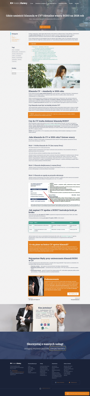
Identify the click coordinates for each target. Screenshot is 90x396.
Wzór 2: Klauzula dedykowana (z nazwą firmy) (45, 53)
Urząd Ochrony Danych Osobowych (52, 124)
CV (12, 36)
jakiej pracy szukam (15, 51)
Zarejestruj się (73, 382)
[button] (54, 43)
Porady (70, 3)
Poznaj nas (45, 321)
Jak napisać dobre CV (68, 371)
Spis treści (33, 43)
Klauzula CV (66, 370)
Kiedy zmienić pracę (19, 53)
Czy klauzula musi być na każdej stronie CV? (44, 48)
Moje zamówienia (60, 382)
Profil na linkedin (67, 374)
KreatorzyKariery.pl (65, 285)
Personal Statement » (75, 299)
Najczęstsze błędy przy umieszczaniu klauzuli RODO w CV (44, 59)
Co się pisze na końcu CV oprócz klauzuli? (41, 58)
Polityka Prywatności (32, 372)
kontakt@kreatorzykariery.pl (18, 372)
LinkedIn (13, 55)
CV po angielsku (67, 372)
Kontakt (77, 3)
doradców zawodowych (41, 312)
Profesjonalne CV (52, 3)
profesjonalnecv (14, 59)
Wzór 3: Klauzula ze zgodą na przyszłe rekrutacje (45, 55)
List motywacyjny (18, 55)
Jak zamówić (54, 366)
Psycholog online (63, 3)
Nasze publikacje (31, 368)
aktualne (65, 375)
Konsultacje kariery (44, 367)
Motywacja (13, 57)
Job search (13, 53)
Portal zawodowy (15, 39)
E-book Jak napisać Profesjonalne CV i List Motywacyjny (44, 370)
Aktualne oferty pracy (68, 366)
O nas (31, 3)
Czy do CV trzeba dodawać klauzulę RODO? (41, 49)
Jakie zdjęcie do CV (22, 51)
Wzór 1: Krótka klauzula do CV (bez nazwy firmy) (45, 52)
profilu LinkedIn (65, 249)
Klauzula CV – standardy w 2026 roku (40, 46)
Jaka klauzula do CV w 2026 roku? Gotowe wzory (43, 51)
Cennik (53, 368)
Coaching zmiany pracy (44, 366)
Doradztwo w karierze (41, 3)
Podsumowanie (35, 60)
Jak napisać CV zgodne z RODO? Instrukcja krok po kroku (44, 56)
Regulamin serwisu (56, 372)
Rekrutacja (19, 59)
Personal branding (19, 57)
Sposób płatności (55, 367)
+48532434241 (15, 370)
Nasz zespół (30, 367)
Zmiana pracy (14, 40)
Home (30, 19)
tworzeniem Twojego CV (67, 236)
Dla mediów (30, 370)
